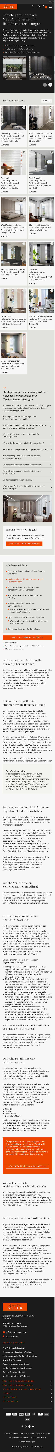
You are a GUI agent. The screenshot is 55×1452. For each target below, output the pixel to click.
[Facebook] (22, 1427)
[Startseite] (8, 6)
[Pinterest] (29, 1427)
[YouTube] (33, 1427)
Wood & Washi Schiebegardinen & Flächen (27, 1166)
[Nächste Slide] (50, 85)
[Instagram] (26, 1427)
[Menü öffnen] (50, 6)
